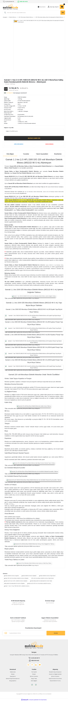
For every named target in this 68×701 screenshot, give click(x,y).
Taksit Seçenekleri (42, 154)
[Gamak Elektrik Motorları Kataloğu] (34, 190)
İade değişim (34, 680)
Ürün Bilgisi (10, 154)
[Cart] (62, 7)
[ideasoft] (24, 700)
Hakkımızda (12, 672)
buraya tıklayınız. (36, 546)
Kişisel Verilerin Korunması (55, 678)
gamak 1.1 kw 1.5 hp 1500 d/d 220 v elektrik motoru (16, 586)
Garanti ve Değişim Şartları (55, 674)
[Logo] (10, 7)
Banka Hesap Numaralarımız (12, 678)
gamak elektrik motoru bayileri (11, 575)
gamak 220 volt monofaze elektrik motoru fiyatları (16, 578)
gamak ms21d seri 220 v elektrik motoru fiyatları (15, 580)
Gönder (56, 633)
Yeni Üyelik (34, 672)
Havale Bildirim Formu (55, 680)
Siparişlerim (13, 676)
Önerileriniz (58, 154)
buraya (33, 298)
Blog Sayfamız (12, 680)
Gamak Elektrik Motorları (16, 193)
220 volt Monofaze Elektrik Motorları (34, 191)
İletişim (13, 674)
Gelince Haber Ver (34, 138)
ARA (63, 12)
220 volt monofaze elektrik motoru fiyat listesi (42, 578)
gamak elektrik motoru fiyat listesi (47, 575)
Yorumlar (26, 154)
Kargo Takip (34, 678)
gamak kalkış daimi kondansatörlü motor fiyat (41, 580)
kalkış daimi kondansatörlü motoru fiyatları (14, 583)
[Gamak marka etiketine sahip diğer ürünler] (9, 77)
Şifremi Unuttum (34, 676)
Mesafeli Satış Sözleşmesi (55, 672)
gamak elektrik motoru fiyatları (29, 575)
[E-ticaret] (34, 699)
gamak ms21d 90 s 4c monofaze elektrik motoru (39, 583)
